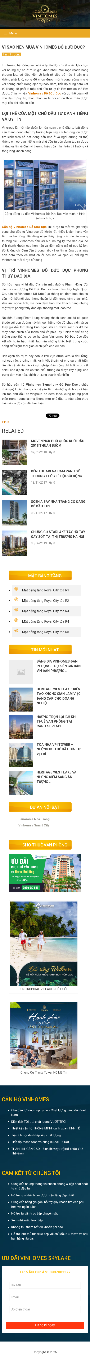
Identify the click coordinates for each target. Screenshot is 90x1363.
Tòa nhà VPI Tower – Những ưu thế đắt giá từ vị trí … (58, 749)
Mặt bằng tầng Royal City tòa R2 (45, 601)
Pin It (5, 422)
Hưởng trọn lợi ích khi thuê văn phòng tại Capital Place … (56, 721)
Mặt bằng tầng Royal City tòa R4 (45, 622)
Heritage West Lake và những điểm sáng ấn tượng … (56, 777)
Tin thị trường (12, 54)
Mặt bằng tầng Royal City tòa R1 (45, 590)
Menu (13, 33)
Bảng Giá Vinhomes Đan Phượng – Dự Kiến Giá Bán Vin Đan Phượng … (59, 666)
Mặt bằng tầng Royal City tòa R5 (45, 632)
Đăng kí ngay (45, 1325)
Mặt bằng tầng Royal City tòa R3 (45, 611)
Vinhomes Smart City (34, 825)
